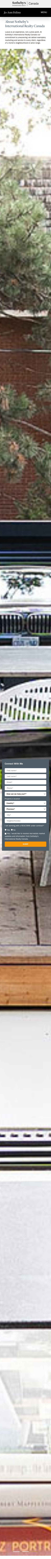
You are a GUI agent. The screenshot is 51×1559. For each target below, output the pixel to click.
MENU (44, 12)
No (14, 830)
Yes (8, 830)
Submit (25, 844)
